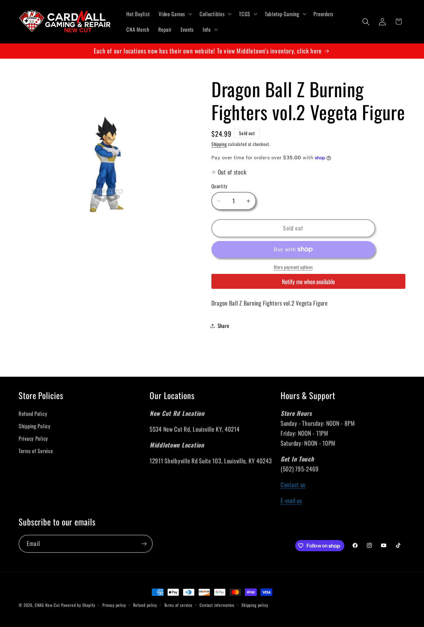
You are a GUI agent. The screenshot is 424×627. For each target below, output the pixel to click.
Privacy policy (114, 605)
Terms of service (178, 605)
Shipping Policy (35, 426)
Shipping (219, 144)
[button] (174, 14)
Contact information (217, 605)
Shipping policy (254, 605)
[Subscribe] (144, 544)
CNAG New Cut (47, 605)
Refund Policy (33, 413)
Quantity (219, 186)
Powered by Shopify (78, 605)
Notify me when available (308, 281)
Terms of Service (36, 451)
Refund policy (145, 605)
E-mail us (291, 500)
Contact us (293, 484)
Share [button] (223, 325)
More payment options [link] (293, 267)
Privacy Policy (33, 438)
